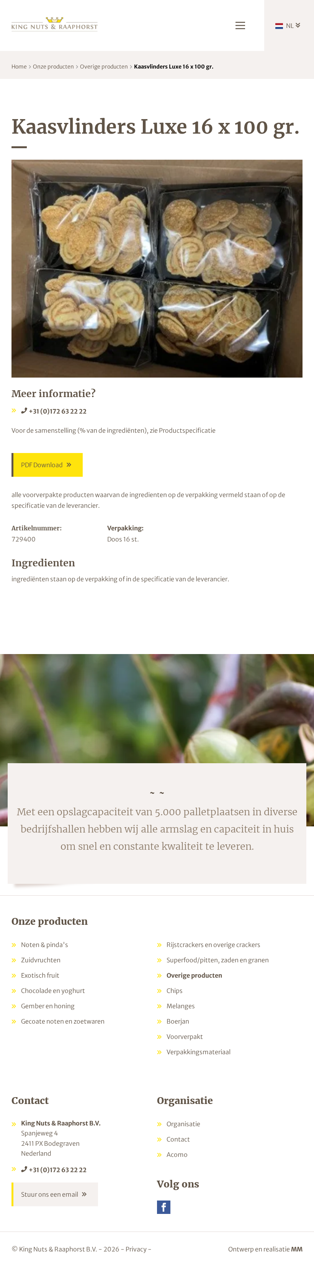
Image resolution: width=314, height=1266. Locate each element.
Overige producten (104, 66)
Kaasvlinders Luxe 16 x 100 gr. (173, 66)
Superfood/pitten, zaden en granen (218, 960)
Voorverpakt (185, 1036)
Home (19, 66)
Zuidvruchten (41, 960)
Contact (178, 1139)
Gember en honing (48, 1006)
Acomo (177, 1154)
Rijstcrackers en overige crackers (213, 945)
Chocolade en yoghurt (53, 990)
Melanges (181, 1006)
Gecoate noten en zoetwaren (63, 1021)
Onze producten (53, 66)
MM (297, 1249)
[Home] (54, 23)
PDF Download (42, 465)
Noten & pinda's (44, 945)
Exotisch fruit (40, 975)
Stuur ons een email (49, 1194)
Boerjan (178, 1021)
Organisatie (183, 1124)
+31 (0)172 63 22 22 (58, 411)
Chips (175, 990)
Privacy (136, 1249)
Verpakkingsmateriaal (199, 1052)
